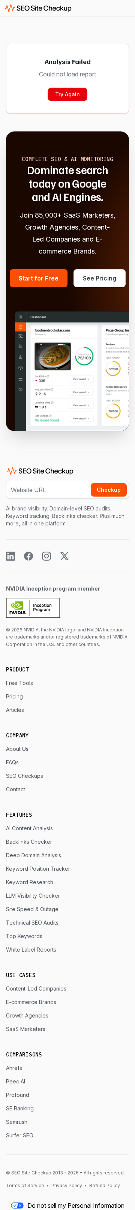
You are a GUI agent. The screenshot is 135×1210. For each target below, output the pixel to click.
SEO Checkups (24, 776)
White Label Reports (31, 949)
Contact (15, 789)
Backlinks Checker (29, 841)
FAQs (12, 762)
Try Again (67, 94)
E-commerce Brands (31, 1002)
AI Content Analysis (29, 828)
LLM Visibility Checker (33, 895)
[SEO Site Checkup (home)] (38, 8)
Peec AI (15, 1081)
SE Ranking (20, 1108)
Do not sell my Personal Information (75, 1205)
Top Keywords (24, 936)
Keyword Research (29, 882)
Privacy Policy (66, 1185)
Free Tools (19, 683)
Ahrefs (14, 1068)
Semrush (16, 1122)
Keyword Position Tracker (38, 868)
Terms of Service (25, 1185)
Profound (17, 1095)
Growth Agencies (27, 1015)
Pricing (14, 696)
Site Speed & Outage (32, 909)
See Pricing (99, 278)
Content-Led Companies (36, 988)
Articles (15, 710)
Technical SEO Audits (32, 922)
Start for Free (38, 278)
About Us (17, 749)
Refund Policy (104, 1185)
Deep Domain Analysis (33, 855)
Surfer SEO (19, 1135)
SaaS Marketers (25, 1029)
